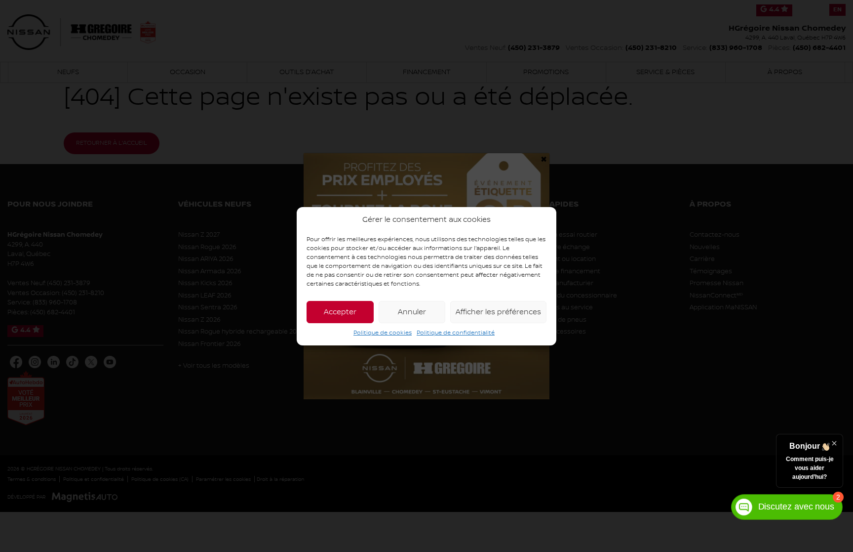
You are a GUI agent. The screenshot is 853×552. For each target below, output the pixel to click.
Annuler (412, 312)
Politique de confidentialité (456, 333)
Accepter (340, 312)
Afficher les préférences (498, 312)
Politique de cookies (382, 333)
